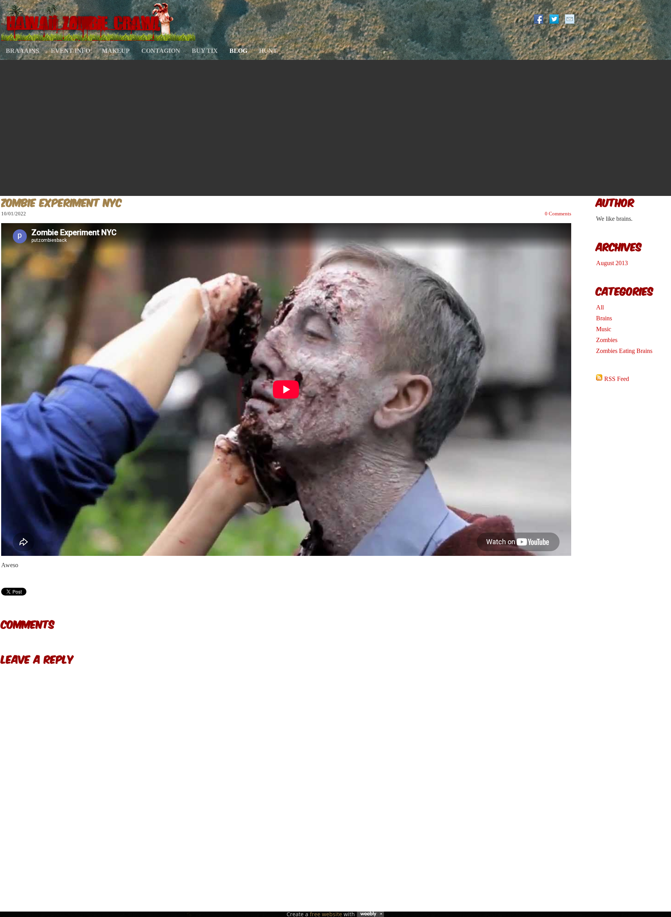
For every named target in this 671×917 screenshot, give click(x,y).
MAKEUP (116, 50)
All (600, 307)
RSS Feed (616, 379)
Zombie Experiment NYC (61, 201)
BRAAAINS (22, 50)
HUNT (268, 50)
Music (603, 329)
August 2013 (612, 263)
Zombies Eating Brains (624, 351)
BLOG (238, 50)
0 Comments (558, 214)
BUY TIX (205, 50)
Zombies (606, 340)
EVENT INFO (70, 50)
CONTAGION (160, 50)
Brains (604, 318)
